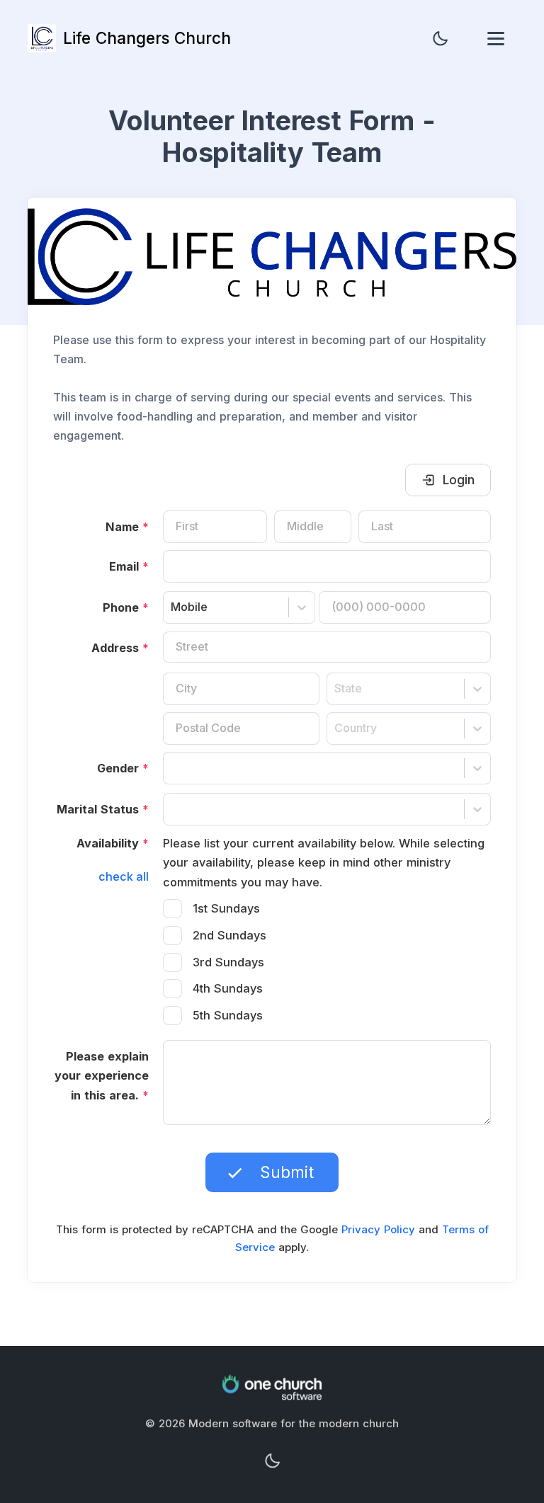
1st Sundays (226, 908)
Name (127, 527)
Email (129, 566)
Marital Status (103, 809)
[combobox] (172, 607)
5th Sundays (228, 1015)
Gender (123, 768)
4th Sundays (228, 988)
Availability (112, 843)
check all (123, 876)
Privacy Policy (378, 1229)
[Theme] (440, 38)
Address (120, 648)
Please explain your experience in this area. (102, 1075)
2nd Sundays (229, 935)
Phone (126, 607)
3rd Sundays (228, 962)
